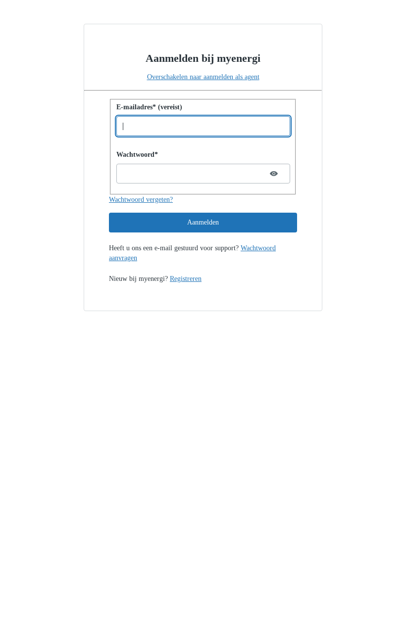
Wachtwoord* (137, 154)
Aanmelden (203, 222)
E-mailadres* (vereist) (149, 107)
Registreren (186, 278)
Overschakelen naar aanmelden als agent (203, 77)
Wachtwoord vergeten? (141, 199)
